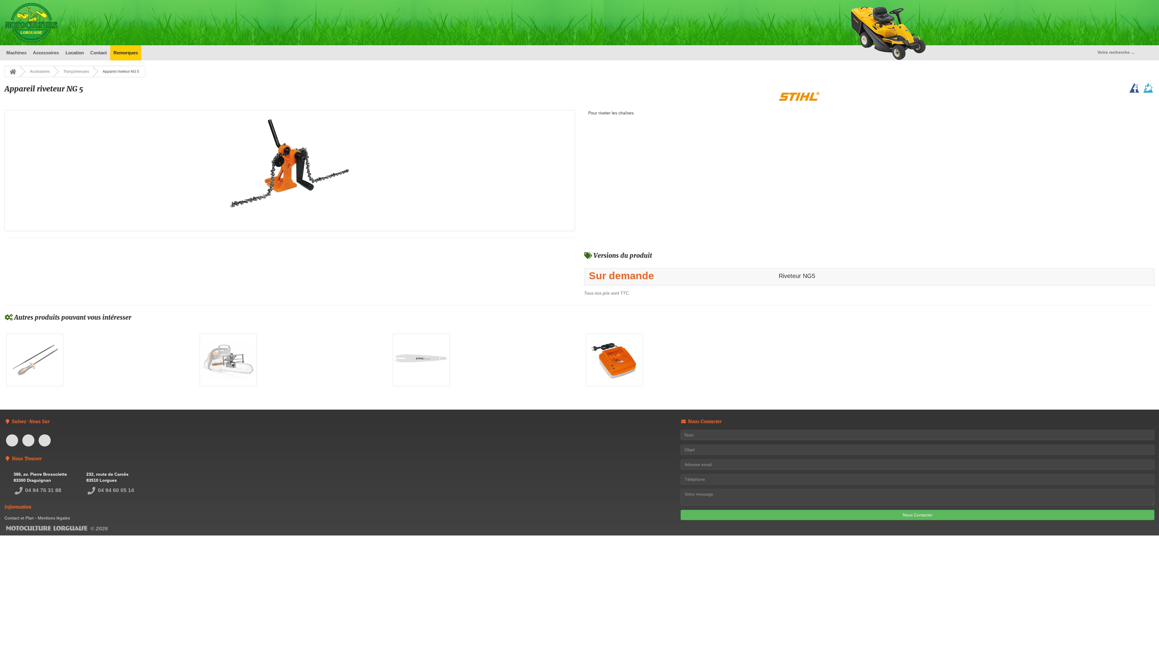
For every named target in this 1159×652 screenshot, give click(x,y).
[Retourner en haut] (1142, 635)
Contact (98, 52)
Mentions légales (54, 518)
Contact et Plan (19, 518)
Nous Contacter (918, 515)
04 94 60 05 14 (115, 490)
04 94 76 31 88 (42, 490)
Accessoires (46, 52)
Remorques (125, 52)
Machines (16, 52)
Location (74, 52)
